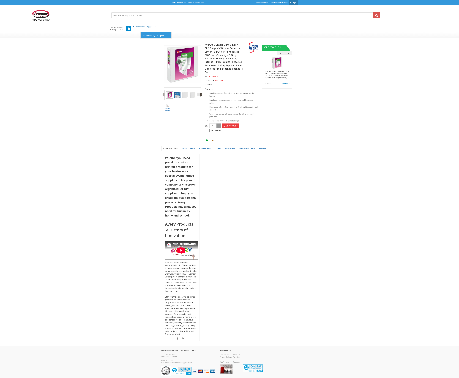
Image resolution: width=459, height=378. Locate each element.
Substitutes (230, 148)
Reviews (262, 148)
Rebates (236, 362)
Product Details (188, 148)
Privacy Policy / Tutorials (230, 357)
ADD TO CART (231, 126)
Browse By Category (155, 35)
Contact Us (224, 354)
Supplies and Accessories (210, 148)
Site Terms (224, 362)
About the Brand (170, 148)
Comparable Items (247, 148)
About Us (236, 354)
